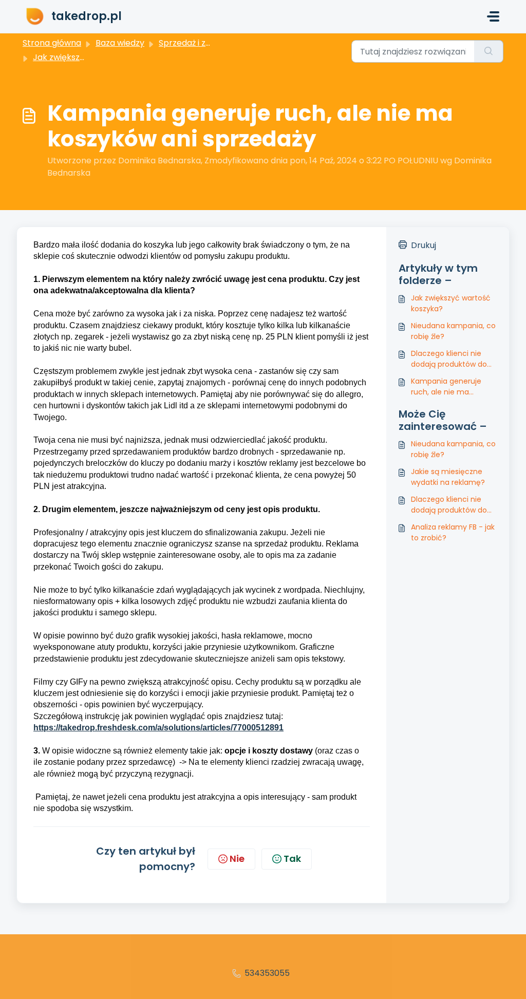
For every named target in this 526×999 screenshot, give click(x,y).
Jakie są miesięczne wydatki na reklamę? (448, 476)
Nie (237, 858)
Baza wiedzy (120, 43)
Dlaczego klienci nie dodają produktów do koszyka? (449, 359)
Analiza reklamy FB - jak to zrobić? (453, 532)
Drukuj (423, 245)
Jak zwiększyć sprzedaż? (83, 57)
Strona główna (52, 43)
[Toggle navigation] (493, 16)
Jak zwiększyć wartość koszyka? (451, 303)
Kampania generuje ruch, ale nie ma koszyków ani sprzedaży (453, 387)
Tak (292, 858)
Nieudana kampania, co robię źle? (453, 331)
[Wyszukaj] (488, 51)
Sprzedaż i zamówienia (204, 43)
